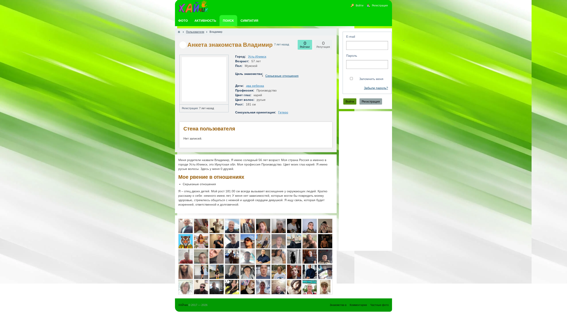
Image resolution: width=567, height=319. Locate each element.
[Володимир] (201, 256)
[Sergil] (325, 256)
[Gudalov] (279, 226)
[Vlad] (263, 287)
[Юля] (325, 226)
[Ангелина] (201, 226)
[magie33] (232, 287)
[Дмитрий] (248, 272)
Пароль (351, 55)
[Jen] (294, 226)
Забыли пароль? (376, 88)
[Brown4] (201, 272)
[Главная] (179, 31)
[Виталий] (232, 256)
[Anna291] (263, 226)
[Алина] (186, 272)
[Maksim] (325, 241)
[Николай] (310, 272)
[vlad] (201, 287)
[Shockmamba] (217, 256)
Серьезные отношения (282, 76)
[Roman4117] (310, 226)
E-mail (350, 36)
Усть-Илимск (257, 56)
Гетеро (283, 112)
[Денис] (186, 226)
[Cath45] (263, 241)
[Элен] (279, 256)
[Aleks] (294, 241)
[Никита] (248, 226)
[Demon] (248, 256)
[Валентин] (263, 256)
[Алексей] (232, 226)
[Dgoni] (263, 272)
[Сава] (310, 241)
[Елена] (186, 287)
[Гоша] (217, 287)
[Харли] (217, 226)
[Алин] (232, 272)
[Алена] (294, 287)
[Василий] (232, 241)
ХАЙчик (183, 305)
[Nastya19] (217, 272)
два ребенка (255, 86)
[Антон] (310, 256)
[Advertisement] (365, 181)
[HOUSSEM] (248, 241)
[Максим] (186, 241)
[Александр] (186, 256)
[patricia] (279, 272)
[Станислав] (217, 241)
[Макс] (294, 272)
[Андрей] (279, 241)
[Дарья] (201, 241)
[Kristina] (294, 256)
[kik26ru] (310, 287)
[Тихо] (325, 272)
